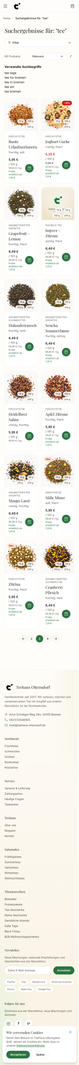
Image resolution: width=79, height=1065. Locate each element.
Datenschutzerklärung (30, 1045)
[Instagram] (8, 1024)
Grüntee (10, 756)
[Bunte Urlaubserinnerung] (21, 140)
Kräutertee (11, 767)
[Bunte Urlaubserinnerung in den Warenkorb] (29, 168)
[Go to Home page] (16, 6)
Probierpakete (13, 904)
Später (40, 1054)
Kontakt (9, 836)
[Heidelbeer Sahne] (21, 410)
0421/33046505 (19, 719)
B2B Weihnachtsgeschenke (22, 936)
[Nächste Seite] (55, 638)
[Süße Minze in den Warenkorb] (66, 519)
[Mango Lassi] (21, 495)
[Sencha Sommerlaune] (57, 323)
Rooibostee (12, 762)
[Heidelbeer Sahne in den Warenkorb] (29, 436)
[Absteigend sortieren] (70, 56)
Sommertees (12, 862)
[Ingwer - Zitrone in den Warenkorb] (66, 257)
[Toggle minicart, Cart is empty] (72, 6)
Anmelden (64, 970)
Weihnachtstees (15, 878)
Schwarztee (12, 751)
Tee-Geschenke (14, 909)
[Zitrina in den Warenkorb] (29, 605)
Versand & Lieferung (17, 788)
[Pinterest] (28, 1024)
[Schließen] (70, 1032)
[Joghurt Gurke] (57, 140)
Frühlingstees (13, 856)
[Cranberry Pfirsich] (57, 585)
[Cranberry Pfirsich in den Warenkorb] (66, 614)
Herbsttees (11, 867)
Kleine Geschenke (16, 915)
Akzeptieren (18, 1054)
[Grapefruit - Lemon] (21, 231)
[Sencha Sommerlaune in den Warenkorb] (66, 352)
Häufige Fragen (14, 799)
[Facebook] (18, 1024)
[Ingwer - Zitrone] (57, 231)
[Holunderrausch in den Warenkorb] (29, 346)
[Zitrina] (21, 585)
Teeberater (11, 804)
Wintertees (11, 872)
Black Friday (12, 931)
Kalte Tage (11, 926)
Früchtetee (11, 746)
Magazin (10, 830)
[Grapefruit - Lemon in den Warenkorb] (29, 260)
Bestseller (11, 899)
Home (6, 18)
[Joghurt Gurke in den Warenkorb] (66, 165)
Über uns (10, 825)
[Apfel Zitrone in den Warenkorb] (66, 435)
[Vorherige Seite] (23, 638)
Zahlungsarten (14, 793)
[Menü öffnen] (5, 6)
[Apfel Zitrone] (57, 410)
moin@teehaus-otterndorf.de (27, 725)
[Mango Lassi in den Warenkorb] (29, 522)
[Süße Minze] (57, 495)
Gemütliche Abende (17, 920)
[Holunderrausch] (21, 323)
